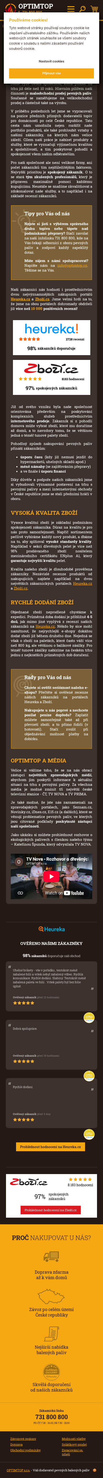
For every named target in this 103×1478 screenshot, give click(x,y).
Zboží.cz (42, 299)
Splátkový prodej (74, 1444)
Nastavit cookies (51, 61)
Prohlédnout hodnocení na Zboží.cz (51, 1210)
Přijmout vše (51, 73)
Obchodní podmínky (25, 1450)
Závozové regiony (23, 1439)
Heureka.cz (20, 299)
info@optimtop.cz (72, 265)
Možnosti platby (74, 1439)
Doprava (16, 1444)
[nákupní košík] (94, 9)
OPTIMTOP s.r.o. (18, 1470)
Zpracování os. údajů (72, 1452)
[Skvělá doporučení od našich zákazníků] (51, 1366)
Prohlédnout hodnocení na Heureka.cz (50, 1147)
